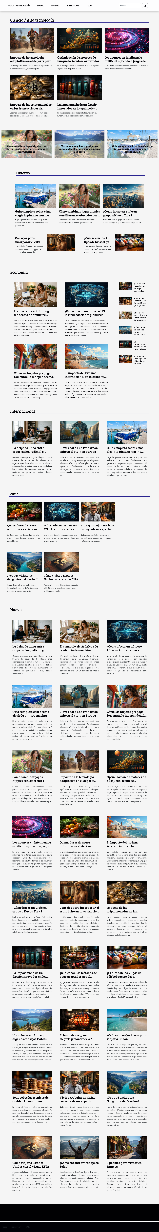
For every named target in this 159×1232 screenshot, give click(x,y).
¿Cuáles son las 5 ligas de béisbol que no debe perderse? (97, 242)
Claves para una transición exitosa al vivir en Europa (79, 450)
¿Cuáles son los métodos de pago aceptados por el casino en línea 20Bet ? (140, 290)
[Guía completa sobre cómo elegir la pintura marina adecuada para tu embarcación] (35, 196)
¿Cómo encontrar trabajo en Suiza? (79, 1164)
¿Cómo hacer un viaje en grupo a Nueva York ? (120, 213)
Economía (55, 5)
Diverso (40, 5)
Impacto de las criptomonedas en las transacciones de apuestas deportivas (31, 108)
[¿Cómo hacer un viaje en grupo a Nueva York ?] (123, 196)
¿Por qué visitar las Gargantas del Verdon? (22, 577)
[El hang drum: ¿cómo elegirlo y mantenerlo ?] (79, 1020)
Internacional (73, 5)
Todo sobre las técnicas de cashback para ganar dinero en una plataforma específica (140, 306)
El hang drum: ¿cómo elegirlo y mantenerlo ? (76, 1037)
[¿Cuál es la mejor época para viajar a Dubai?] (127, 1020)
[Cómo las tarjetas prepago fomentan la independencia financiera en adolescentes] (35, 356)
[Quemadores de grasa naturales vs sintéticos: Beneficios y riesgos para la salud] (24, 511)
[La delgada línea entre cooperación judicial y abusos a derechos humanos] (32, 432)
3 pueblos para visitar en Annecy (124, 1164)
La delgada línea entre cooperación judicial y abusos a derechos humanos (32, 451)
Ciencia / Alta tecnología (19, 5)
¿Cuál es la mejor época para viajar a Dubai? (127, 1037)
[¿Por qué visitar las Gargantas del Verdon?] (24, 561)
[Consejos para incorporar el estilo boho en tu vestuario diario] (61, 242)
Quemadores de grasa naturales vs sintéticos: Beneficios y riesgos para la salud (26, 148)
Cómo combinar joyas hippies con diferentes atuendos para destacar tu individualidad (79, 215)
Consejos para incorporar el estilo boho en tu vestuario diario (28, 243)
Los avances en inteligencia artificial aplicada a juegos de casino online (125, 61)
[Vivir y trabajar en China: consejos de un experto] (98, 511)
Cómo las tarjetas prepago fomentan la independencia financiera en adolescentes (33, 377)
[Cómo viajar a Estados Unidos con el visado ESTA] (61, 561)
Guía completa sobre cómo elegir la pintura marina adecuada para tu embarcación (33, 217)
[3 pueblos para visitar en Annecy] (127, 1147)
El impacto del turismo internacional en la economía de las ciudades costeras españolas (79, 148)
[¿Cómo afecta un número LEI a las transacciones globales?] (86, 294)
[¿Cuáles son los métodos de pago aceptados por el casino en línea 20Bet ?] (125, 286)
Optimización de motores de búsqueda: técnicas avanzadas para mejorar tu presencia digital (78, 63)
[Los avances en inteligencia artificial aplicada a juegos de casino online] (127, 40)
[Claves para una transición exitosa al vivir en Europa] (79, 432)
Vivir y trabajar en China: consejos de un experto (98, 527)
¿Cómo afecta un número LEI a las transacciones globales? (86, 313)
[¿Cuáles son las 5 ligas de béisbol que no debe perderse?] (129, 242)
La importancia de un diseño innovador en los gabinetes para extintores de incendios (77, 108)
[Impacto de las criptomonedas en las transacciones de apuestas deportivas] (32, 87)
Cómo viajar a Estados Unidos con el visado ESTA (61, 577)
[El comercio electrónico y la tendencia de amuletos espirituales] (35, 294)
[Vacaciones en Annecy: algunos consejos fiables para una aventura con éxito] (32, 1020)
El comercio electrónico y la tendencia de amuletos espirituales (33, 315)
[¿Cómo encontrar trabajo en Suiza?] (79, 1147)
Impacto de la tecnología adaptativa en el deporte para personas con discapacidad (30, 61)
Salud (89, 5)
